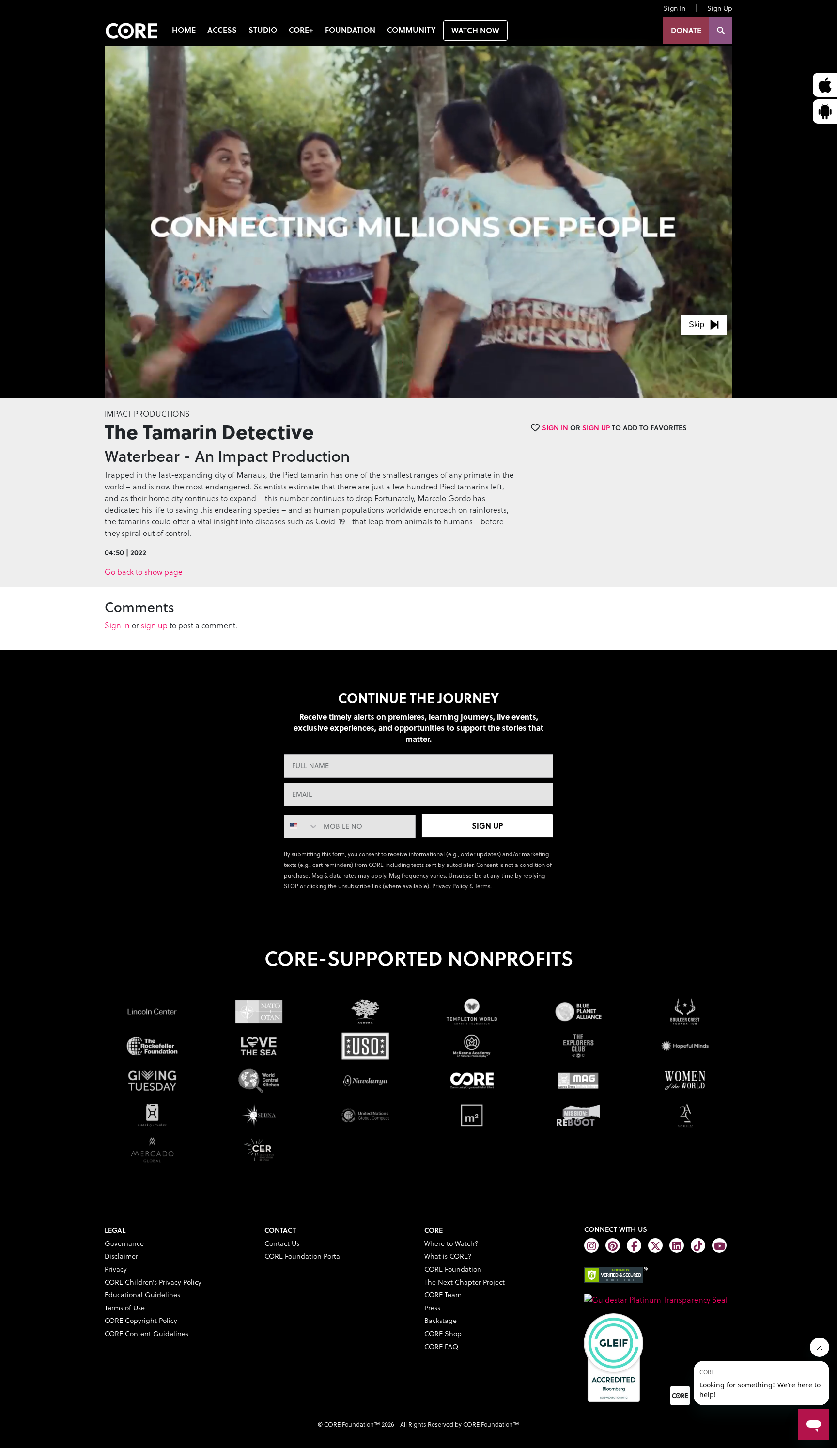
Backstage (440, 1320)
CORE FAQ (441, 1346)
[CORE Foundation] (656, 1298)
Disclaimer (121, 1256)
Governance (124, 1243)
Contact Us (281, 1243)
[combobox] (301, 826)
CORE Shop (443, 1333)
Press (432, 1308)
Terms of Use (125, 1308)
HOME (184, 29)
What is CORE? (448, 1256)
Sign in (117, 624)
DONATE (686, 30)
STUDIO (262, 29)
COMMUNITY (411, 29)
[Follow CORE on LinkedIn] (676, 1245)
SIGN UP (487, 825)
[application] (418, 221)
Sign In (674, 8)
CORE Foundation (452, 1269)
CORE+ (301, 29)
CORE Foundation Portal (303, 1256)
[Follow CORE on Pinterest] (612, 1245)
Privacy (116, 1269)
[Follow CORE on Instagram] (591, 1245)
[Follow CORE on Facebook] (634, 1245)
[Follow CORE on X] (655, 1245)
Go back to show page (144, 571)
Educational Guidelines (142, 1295)
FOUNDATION (350, 29)
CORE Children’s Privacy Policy (153, 1282)
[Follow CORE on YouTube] (719, 1245)
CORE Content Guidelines (146, 1333)
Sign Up (719, 8)
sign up (154, 624)
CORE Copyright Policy (141, 1320)
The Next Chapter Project (464, 1282)
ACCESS (222, 29)
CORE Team (443, 1295)
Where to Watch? (451, 1243)
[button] (704, 325)
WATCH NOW (475, 30)
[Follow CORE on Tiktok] (698, 1245)
